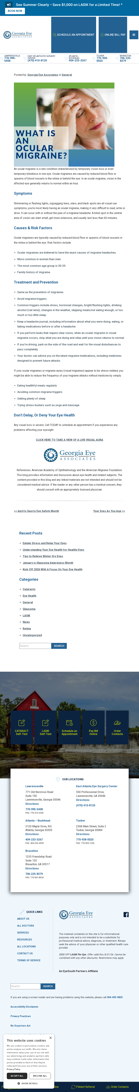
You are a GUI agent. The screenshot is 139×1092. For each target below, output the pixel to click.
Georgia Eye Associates (42, 74)
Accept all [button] (17, 1075)
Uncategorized (32, 635)
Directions (32, 804)
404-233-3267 (34, 839)
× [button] (50, 1038)
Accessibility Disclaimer (24, 1006)
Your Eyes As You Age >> (109, 511)
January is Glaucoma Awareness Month (48, 562)
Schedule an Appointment (75, 34)
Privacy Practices (21, 1016)
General (67, 74)
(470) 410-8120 (85, 805)
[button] (134, 34)
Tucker (80, 820)
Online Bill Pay (115, 34)
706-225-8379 (34, 874)
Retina (27, 628)
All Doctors (25, 926)
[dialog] (28, 1061)
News (26, 622)
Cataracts (29, 589)
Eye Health (29, 595)
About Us (23, 919)
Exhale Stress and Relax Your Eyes (45, 543)
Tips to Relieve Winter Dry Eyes (43, 556)
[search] (59, 646)
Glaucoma (29, 609)
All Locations (26, 946)
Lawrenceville (34, 786)
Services (23, 932)
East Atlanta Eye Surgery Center (96, 786)
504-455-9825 (115, 997)
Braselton (31, 850)
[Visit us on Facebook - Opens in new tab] (126, 914)
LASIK (26, 615)
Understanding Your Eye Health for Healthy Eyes (53, 549)
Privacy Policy (13, 1069)
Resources (24, 939)
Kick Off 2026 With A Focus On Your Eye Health (52, 569)
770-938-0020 (84, 839)
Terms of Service (29, 960)
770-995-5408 (34, 809)
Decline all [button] (40, 1075)
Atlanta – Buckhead (37, 820)
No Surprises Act (20, 1025)
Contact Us (25, 953)
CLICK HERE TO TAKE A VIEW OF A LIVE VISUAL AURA (69, 439)
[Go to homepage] (17, 34)
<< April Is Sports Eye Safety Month (36, 511)
